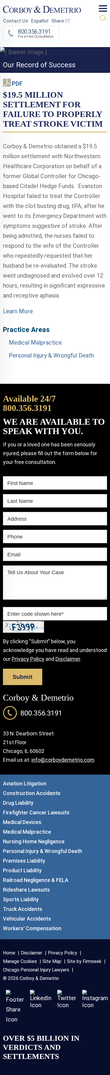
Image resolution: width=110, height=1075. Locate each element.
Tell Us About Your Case (35, 572)
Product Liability (22, 870)
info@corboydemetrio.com (62, 760)
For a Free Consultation (36, 33)
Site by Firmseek (84, 961)
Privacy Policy (28, 659)
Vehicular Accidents (27, 919)
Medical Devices (22, 822)
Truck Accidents (22, 909)
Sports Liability (21, 899)
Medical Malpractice (35, 342)
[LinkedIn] (40, 1005)
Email (14, 555)
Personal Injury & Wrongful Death (51, 355)
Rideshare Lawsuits (26, 890)
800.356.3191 (27, 408)
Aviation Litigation (24, 783)
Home (9, 953)
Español (39, 21)
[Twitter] (66, 1005)
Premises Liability (24, 861)
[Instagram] (95, 1005)
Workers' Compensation (32, 928)
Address (17, 519)
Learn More (18, 311)
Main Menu (103, 8)
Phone (15, 537)
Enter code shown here (35, 614)
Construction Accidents (31, 793)
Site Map (52, 961)
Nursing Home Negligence (34, 841)
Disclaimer (67, 659)
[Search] (103, 18)
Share (58, 21)
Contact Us (15, 21)
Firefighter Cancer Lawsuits (36, 812)
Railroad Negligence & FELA (35, 880)
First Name (20, 483)
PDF (17, 83)
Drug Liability (18, 803)
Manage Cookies (20, 961)
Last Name (20, 501)
